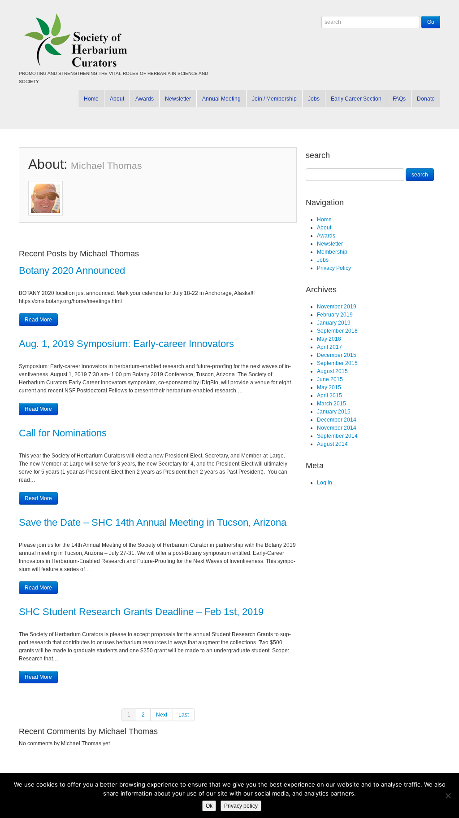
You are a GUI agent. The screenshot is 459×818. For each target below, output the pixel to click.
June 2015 (330, 379)
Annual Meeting (221, 99)
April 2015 (329, 395)
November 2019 (336, 306)
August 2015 (332, 371)
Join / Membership (274, 99)
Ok (209, 806)
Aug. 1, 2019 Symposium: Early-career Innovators (126, 343)
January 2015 (334, 412)
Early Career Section (356, 99)
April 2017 (329, 347)
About (117, 99)
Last (183, 715)
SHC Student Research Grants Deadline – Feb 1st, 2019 (141, 611)
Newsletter (178, 99)
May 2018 (329, 339)
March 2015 (331, 403)
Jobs (314, 99)
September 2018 (337, 331)
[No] (447, 795)
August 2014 (332, 444)
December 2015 (336, 355)
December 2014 (336, 420)
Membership (332, 252)
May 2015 (329, 387)
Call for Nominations (63, 433)
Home (91, 99)
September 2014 (337, 436)
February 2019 (335, 315)
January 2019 (334, 323)
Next (161, 715)
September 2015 (337, 363)
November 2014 (336, 428)
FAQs (399, 99)
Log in (324, 482)
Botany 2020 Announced (72, 270)
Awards (144, 99)
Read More (38, 320)
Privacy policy (241, 806)
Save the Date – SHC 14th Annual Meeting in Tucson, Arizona (152, 522)
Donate (426, 99)
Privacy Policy (334, 268)
